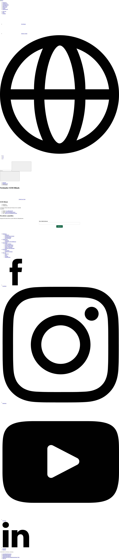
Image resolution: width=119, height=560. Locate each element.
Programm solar (5, 4)
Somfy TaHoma (8, 243)
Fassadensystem (8, 237)
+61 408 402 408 (9, 211)
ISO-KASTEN (8, 238)
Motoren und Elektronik (9, 248)
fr (2, 158)
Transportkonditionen (6, 556)
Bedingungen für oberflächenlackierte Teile (10, 557)
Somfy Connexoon (8, 247)
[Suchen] (21, 166)
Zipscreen (7, 240)
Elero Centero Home (9, 246)
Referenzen (4, 7)
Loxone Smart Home (9, 245)
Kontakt (4, 13)
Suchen (3, 8)
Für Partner (4, 249)
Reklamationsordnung (6, 555)
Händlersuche (5, 9)
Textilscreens (5, 3)
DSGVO (4, 558)
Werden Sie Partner (9, 251)
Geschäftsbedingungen (6, 554)
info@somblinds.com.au (10, 212)
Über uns (4, 11)
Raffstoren (4, 2)
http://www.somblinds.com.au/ (11, 213)
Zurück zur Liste (22, 199)
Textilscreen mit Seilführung (10, 241)
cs (2, 155)
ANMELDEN (59, 226)
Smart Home (4, 5)
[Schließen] (10, 176)
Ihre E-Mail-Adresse (43, 221)
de (2, 157)
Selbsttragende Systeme (9, 236)
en (2, 156)
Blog (3, 12)
